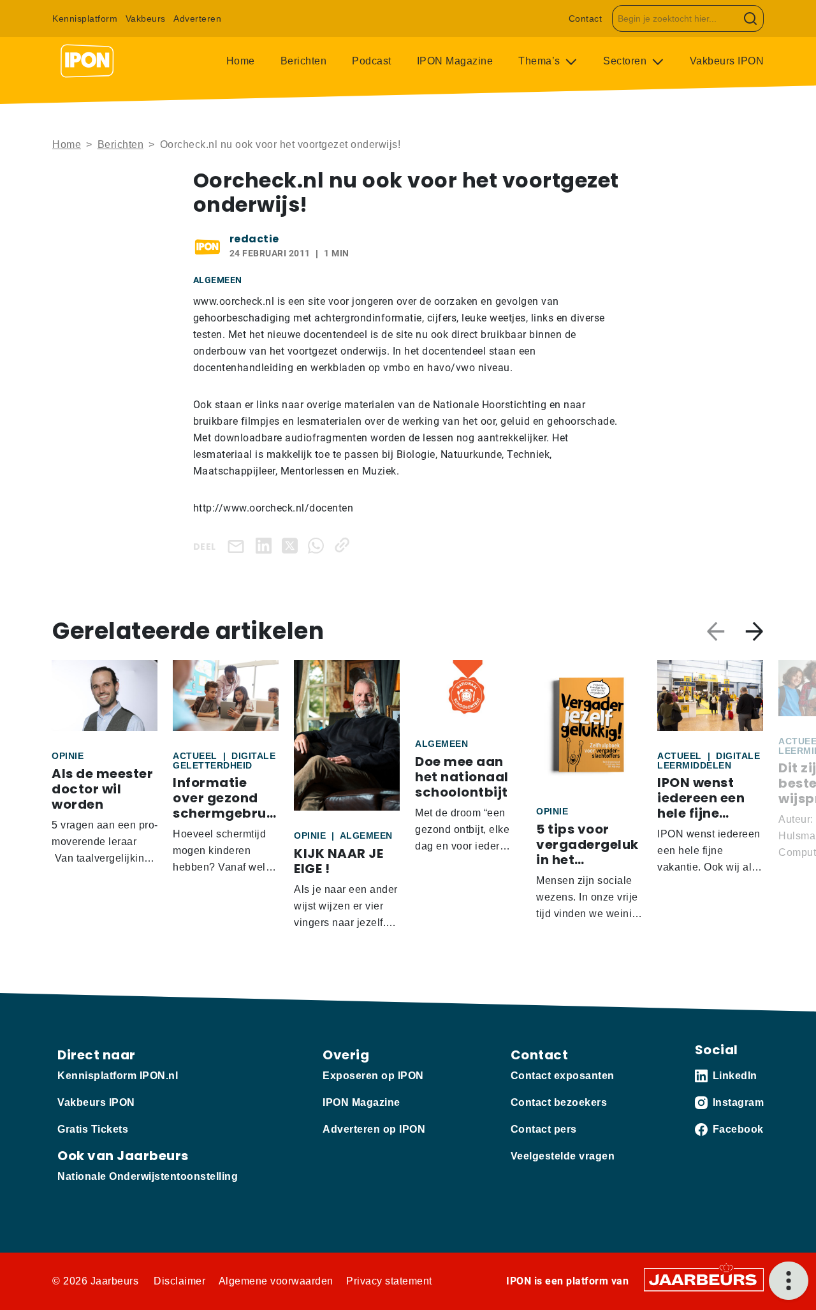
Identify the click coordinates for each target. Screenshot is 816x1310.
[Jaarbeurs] (704, 1279)
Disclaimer (179, 1281)
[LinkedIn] (266, 545)
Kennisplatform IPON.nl (117, 1075)
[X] (292, 545)
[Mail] (238, 545)
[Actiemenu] (788, 1281)
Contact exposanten (563, 1075)
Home (240, 60)
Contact (585, 18)
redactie (254, 239)
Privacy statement (389, 1281)
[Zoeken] (751, 18)
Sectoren (626, 60)
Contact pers (544, 1129)
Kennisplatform (84, 18)
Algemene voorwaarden (276, 1281)
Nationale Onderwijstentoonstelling (147, 1176)
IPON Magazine (455, 60)
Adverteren (197, 18)
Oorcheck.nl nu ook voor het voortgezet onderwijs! (280, 144)
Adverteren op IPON (374, 1129)
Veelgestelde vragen (563, 1156)
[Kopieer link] (344, 545)
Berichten (303, 60)
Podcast (371, 60)
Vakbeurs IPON (727, 60)
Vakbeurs (146, 18)
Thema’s (540, 60)
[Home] (87, 61)
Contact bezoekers (559, 1102)
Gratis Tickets (92, 1129)
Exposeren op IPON (373, 1075)
